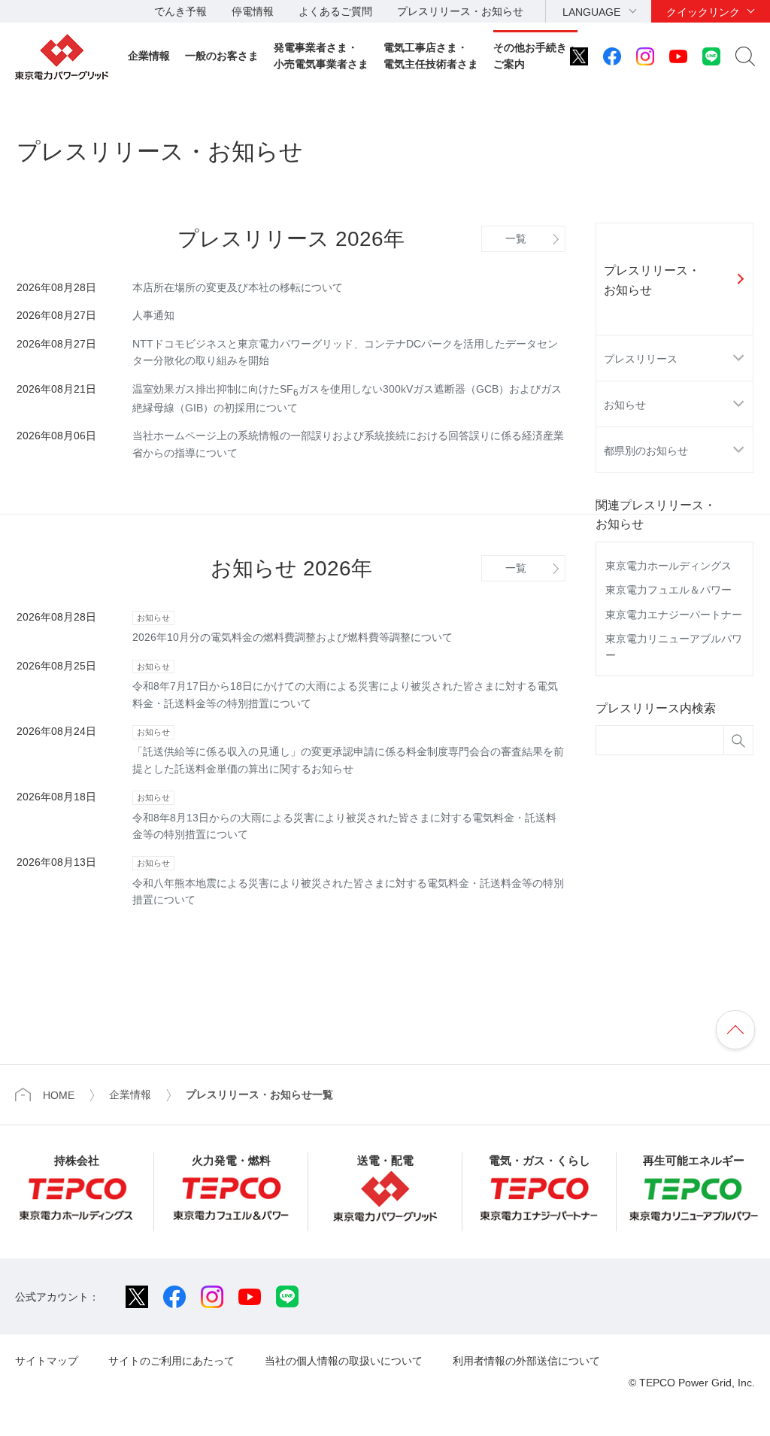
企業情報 (149, 56)
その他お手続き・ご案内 (535, 55)
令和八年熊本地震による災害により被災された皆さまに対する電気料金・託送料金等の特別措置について (348, 882)
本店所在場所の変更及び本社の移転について (237, 287)
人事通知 (153, 315)
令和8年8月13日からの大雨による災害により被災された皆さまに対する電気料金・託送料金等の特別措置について (344, 816)
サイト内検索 (745, 56)
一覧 (515, 238)
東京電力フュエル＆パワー (668, 590)
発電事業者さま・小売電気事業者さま (321, 55)
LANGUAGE (591, 12)
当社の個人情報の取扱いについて (344, 1361)
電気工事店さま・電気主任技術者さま (430, 55)
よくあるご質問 (335, 11)
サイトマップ (46, 1361)
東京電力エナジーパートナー (673, 615)
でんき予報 (180, 11)
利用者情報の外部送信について (526, 1361)
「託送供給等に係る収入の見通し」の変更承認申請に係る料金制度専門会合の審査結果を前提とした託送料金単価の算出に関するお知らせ (348, 751)
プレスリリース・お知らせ (460, 11)
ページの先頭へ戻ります (735, 1029)
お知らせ (625, 405)
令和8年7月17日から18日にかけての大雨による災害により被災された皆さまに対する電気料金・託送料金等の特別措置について (345, 685)
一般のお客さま (222, 56)
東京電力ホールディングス (668, 566)
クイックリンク (703, 12)
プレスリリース (641, 359)
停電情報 (253, 11)
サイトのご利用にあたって (171, 1361)
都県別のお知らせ (646, 451)
